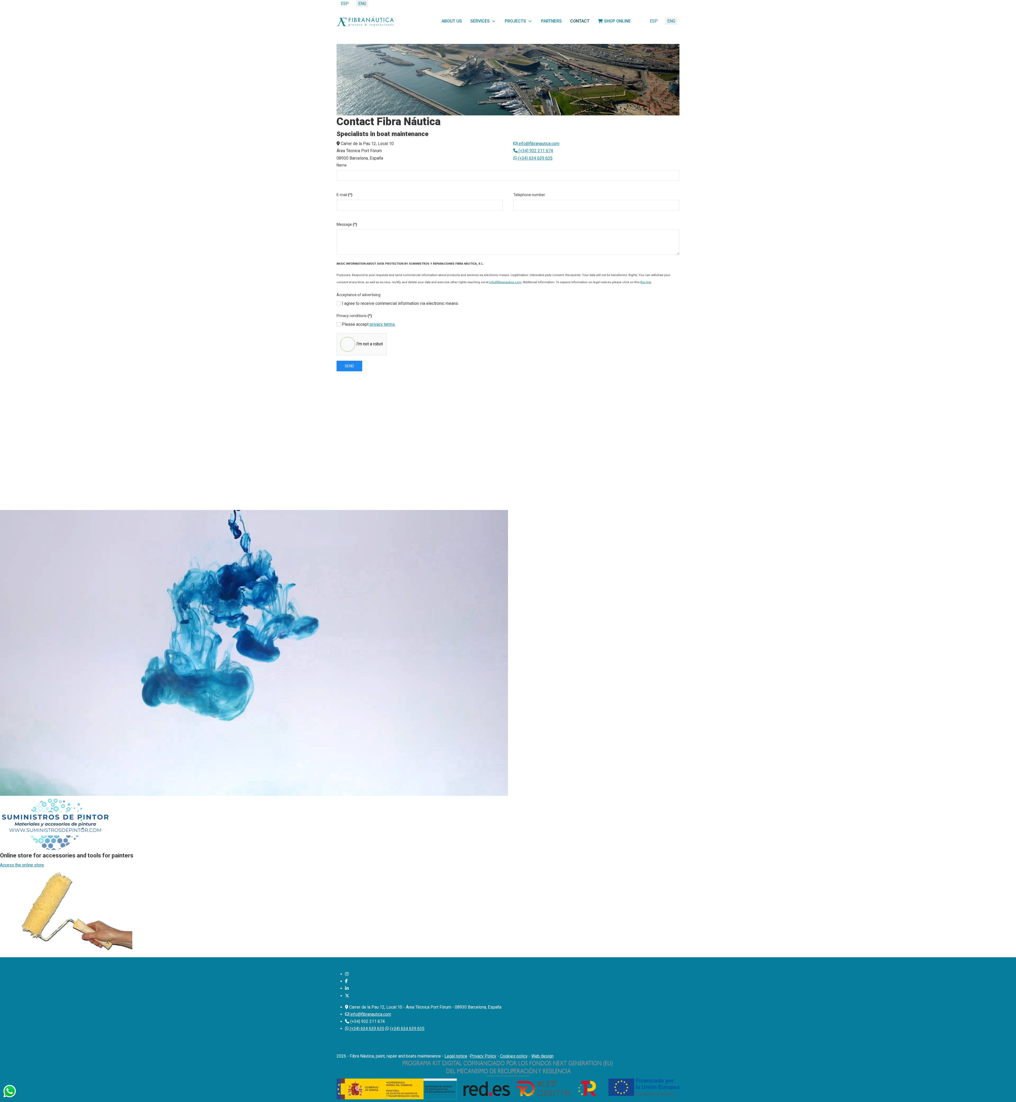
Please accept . (368, 324)
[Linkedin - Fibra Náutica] (347, 988)
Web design (542, 1056)
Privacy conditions (354, 316)
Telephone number (529, 195)
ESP (654, 21)
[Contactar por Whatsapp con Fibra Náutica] (9, 1090)
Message (347, 224)
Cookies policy (514, 1056)
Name (342, 165)
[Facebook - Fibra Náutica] (346, 981)
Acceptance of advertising (358, 295)
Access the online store (22, 865)
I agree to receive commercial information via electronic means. (400, 303)
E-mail (344, 195)
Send (349, 366)
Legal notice (455, 1056)
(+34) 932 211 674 (535, 150)
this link (645, 282)
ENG (671, 21)
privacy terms (382, 324)
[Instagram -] (347, 974)
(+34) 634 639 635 (534, 158)
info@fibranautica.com (539, 143)
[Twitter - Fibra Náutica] (347, 995)
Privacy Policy (483, 1056)
